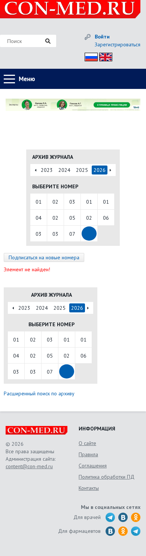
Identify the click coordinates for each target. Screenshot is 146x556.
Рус (89, 56)
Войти (102, 36)
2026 (100, 170)
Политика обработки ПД (106, 476)
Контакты (89, 488)
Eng (104, 56)
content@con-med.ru (29, 466)
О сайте (87, 443)
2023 (47, 170)
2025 (82, 170)
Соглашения (93, 465)
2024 (64, 170)
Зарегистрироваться (117, 44)
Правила (88, 454)
